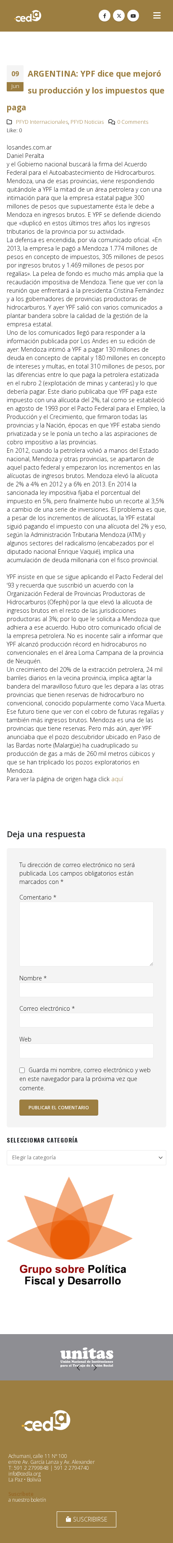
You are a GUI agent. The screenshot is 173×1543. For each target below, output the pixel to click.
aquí (117, 779)
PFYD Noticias (87, 121)
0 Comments (132, 121)
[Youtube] (133, 15)
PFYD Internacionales (42, 121)
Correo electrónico (47, 1008)
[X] (119, 15)
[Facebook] (104, 15)
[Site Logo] (28, 15)
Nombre (33, 978)
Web (25, 1039)
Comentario (37, 897)
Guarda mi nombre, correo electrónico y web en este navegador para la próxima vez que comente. (85, 1079)
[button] (157, 15)
